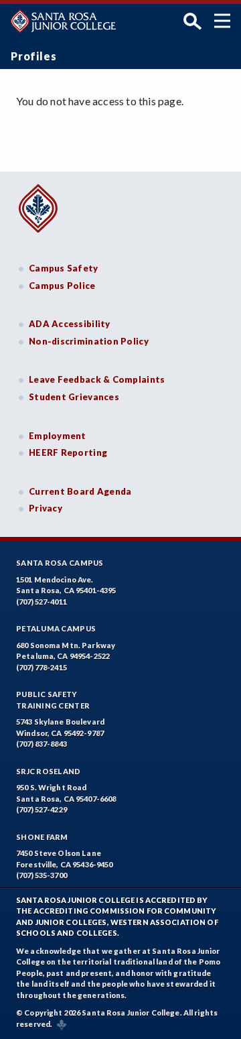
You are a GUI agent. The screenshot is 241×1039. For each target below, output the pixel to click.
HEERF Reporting (68, 452)
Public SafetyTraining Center (53, 700)
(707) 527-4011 (41, 601)
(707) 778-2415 (41, 667)
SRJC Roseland (48, 771)
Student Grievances (74, 396)
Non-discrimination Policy (89, 341)
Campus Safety (63, 268)
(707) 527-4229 (41, 809)
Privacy (45, 508)
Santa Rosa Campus (60, 562)
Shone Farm (42, 837)
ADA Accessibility (69, 323)
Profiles (33, 56)
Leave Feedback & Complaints (97, 379)
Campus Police (62, 285)
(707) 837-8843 (41, 743)
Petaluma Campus (56, 628)
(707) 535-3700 (41, 875)
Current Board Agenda (80, 491)
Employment (57, 435)
